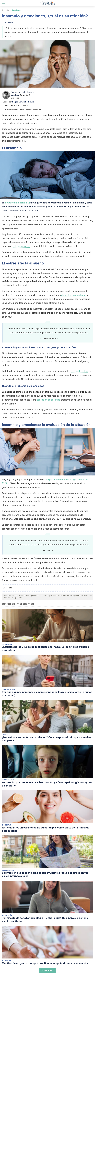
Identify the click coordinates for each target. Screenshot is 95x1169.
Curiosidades (8, 780)
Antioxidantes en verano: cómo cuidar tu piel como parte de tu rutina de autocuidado (45, 829)
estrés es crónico (21, 246)
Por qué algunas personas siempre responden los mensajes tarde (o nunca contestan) (47, 694)
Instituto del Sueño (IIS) (17, 202)
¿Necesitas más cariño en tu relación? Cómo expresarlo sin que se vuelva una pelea (46, 739)
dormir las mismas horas (73, 295)
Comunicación (8, 689)
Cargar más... (47, 970)
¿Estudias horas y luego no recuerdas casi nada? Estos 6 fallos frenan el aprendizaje (46, 648)
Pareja (5, 735)
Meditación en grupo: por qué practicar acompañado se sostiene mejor (45, 963)
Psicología (7, 644)
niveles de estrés (79, 371)
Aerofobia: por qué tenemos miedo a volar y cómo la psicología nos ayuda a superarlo (47, 784)
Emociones (16, 10)
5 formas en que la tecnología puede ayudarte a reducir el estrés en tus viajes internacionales (45, 874)
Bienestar (6, 10)
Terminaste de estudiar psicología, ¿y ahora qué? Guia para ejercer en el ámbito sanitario (45, 920)
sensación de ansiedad (48, 399)
